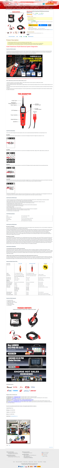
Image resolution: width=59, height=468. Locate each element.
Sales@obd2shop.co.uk (14, 416)
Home (6, 9)
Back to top (51, 447)
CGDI (38, 8)
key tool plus (40, 5)
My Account (45, 0)
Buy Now (35, 25)
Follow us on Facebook (46, 452)
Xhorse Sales (21, 5)
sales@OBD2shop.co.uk (34, 464)
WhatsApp (37, 0)
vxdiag (26, 5)
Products (9, 9)
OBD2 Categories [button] (11, 6)
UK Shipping (32, 6)
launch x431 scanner (30, 5)
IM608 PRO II (27, 8)
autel (18, 5)
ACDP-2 (43, 5)
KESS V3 (31, 8)
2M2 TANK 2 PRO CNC (9, 8)
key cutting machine (35, 5)
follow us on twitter (45, 456)
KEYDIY (23, 8)
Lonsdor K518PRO (42, 8)
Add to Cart (43, 25)
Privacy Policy (25, 461)
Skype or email (29, 455)
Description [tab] (12, 36)
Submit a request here (15, 453)
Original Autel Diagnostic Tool (17, 9)
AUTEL (24, 6)
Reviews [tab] (25, 36)
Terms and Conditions (19, 461)
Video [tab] (17, 36)
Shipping (47, 8)
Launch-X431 (20, 6)
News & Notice (40, 461)
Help (48, 0)
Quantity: (29, 23)
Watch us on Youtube (45, 453)
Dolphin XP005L (19, 8)
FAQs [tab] (20, 36)
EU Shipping (36, 6)
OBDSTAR (35, 8)
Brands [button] (16, 6)
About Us (35, 461)
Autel (12, 9)
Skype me (41, 0)
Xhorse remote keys (46, 6)
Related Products (30, 36)
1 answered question (40, 14)
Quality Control (31, 461)
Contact (51, 8)
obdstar (24, 5)
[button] (6, 32)
